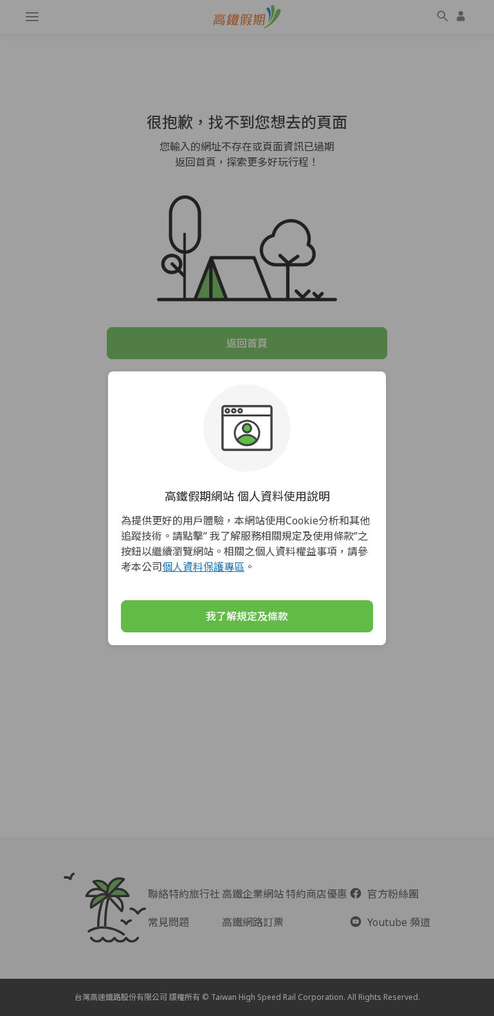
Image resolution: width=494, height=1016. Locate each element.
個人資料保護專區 (203, 567)
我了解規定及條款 (247, 616)
